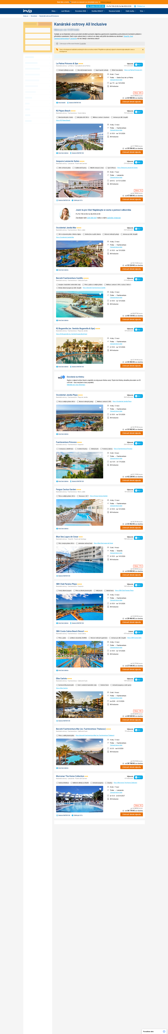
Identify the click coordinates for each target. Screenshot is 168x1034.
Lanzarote (73, 39)
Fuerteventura (64, 39)
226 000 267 (92, 218)
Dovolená (34, 16)
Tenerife (126, 36)
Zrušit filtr (83, 43)
